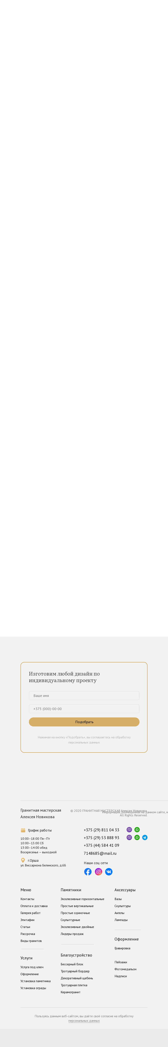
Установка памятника (35, 981)
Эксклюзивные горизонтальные (82, 899)
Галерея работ (30, 913)
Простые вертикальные (77, 906)
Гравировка (122, 948)
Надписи (121, 976)
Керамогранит (71, 992)
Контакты (27, 899)
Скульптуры (123, 906)
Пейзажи (121, 962)
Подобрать (84, 721)
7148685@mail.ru (100, 853)
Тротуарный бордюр (75, 971)
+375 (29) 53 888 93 (101, 837)
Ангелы (119, 913)
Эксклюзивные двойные (77, 927)
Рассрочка (27, 934)
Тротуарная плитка (74, 985)
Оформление (29, 974)
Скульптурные (70, 920)
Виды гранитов (31, 941)
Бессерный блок (72, 964)
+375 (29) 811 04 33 (101, 830)
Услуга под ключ (31, 967)
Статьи (25, 927)
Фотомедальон (125, 969)
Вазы (118, 899)
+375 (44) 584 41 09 (101, 845)
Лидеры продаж (72, 934)
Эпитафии (27, 920)
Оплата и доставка (34, 906)
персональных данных (84, 1020)
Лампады (121, 920)
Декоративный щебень (77, 978)
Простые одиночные (75, 913)
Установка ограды (33, 988)
